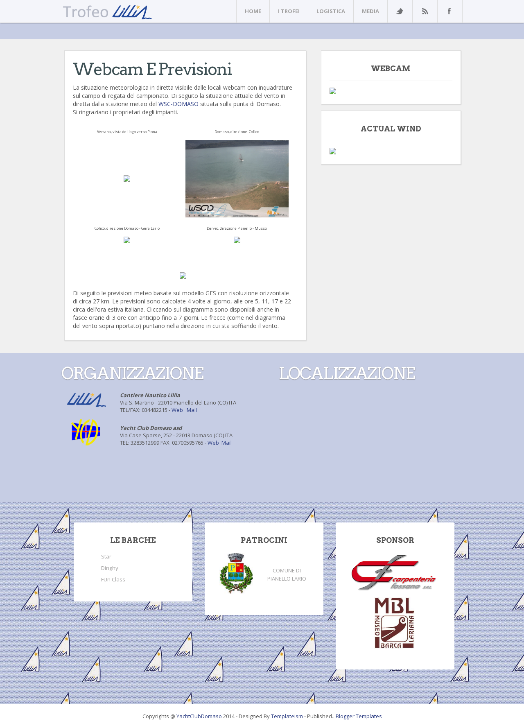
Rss (424, 11)
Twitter (399, 11)
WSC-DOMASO (178, 104)
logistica (330, 11)
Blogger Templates (359, 716)
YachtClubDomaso (199, 716)
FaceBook (448, 11)
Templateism (287, 716)
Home (253, 11)
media (370, 11)
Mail (192, 410)
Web (177, 410)
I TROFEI (289, 11)
